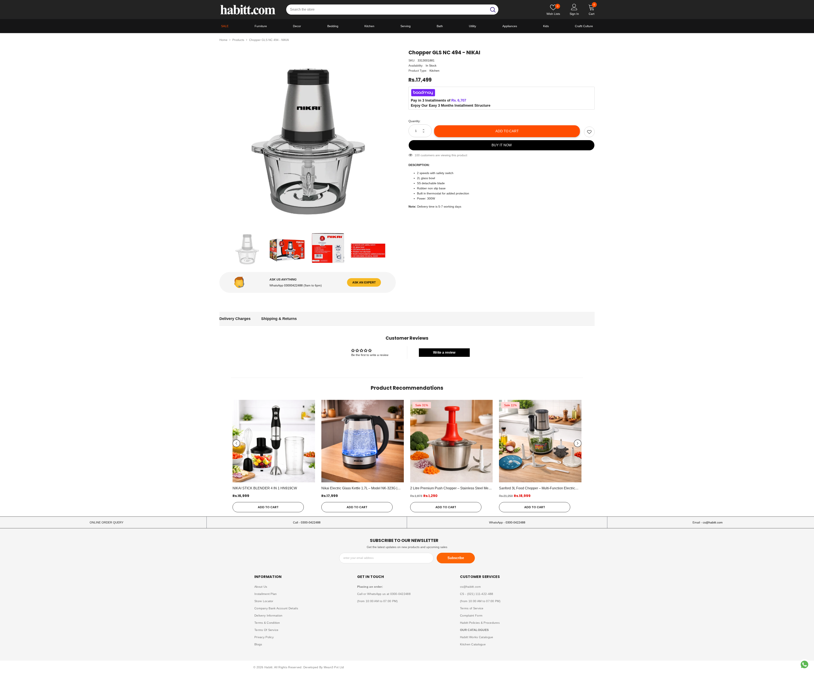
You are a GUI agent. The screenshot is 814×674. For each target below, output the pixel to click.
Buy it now (502, 145)
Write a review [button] (444, 352)
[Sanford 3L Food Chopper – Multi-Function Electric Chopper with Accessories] (540, 441)
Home (223, 40)
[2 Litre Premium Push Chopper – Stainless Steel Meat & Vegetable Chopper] (451, 441)
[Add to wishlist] (589, 132)
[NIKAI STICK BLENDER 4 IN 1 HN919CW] (274, 441)
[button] (236, 443)
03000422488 (294, 285)
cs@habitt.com (713, 522)
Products (238, 40)
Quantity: (414, 121)
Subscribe (455, 558)
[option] (307, 137)
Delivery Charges (235, 319)
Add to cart (508, 131)
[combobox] (386, 9)
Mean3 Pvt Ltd (334, 667)
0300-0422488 (311, 522)
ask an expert (364, 282)
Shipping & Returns (279, 319)
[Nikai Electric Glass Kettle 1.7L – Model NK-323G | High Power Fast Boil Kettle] (362, 441)
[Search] (392, 9)
